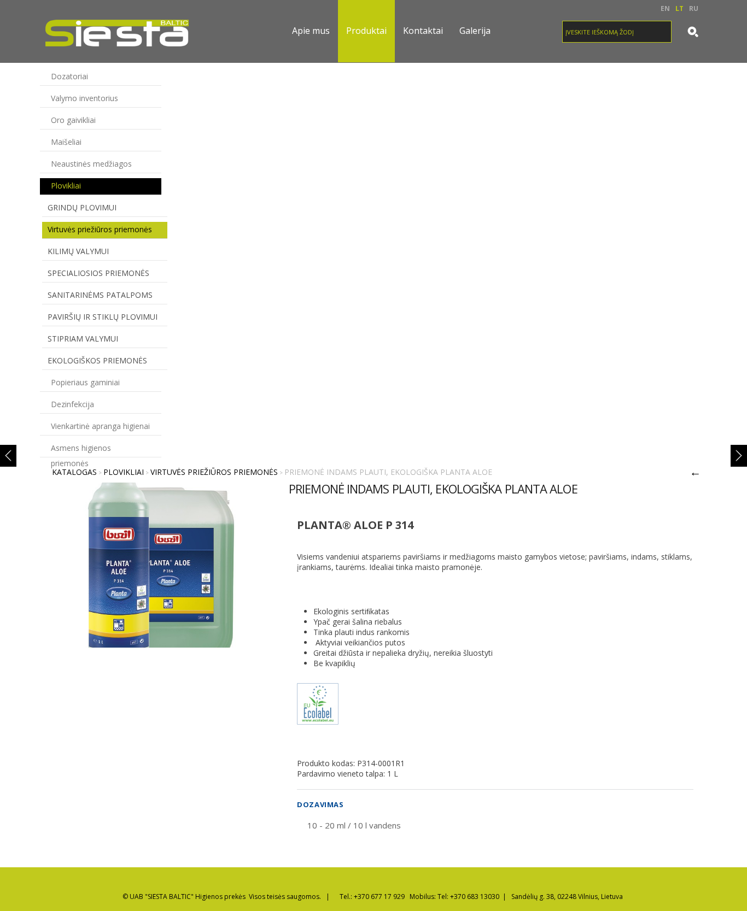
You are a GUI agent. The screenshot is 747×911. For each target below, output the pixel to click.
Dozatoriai (69, 76)
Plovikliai (66, 185)
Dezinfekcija (72, 404)
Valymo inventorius (84, 98)
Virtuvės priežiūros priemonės (100, 229)
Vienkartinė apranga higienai (100, 426)
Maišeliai (66, 142)
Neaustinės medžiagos (91, 163)
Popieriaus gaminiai (85, 382)
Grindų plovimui (82, 207)
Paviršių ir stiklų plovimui (102, 316)
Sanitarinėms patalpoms (100, 295)
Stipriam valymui (83, 338)
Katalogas (74, 472)
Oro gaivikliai (73, 120)
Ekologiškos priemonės (97, 360)
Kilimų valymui (78, 251)
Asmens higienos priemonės (81, 450)
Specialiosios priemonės (98, 273)
